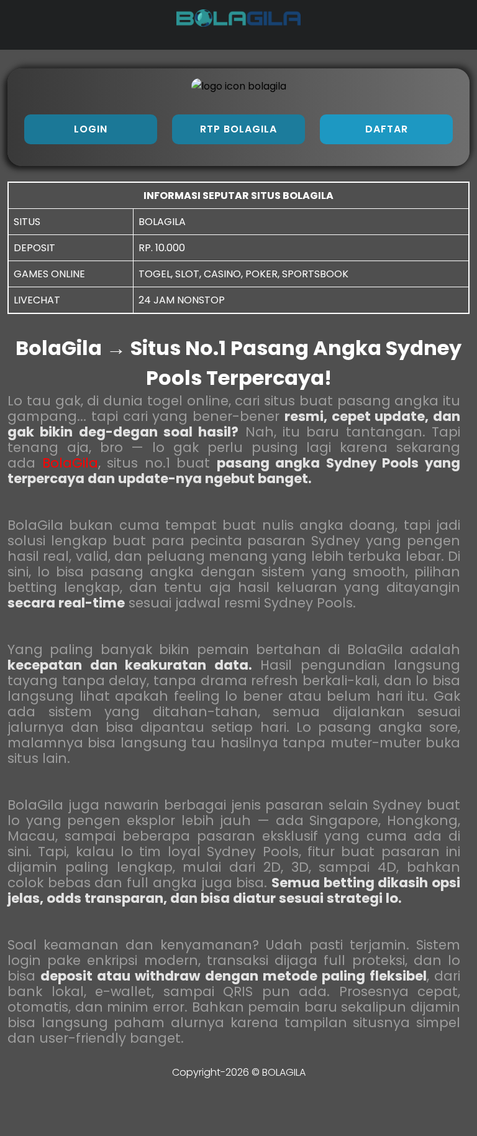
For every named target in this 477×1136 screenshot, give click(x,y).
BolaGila (70, 463)
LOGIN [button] (90, 129)
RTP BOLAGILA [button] (238, 129)
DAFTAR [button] (386, 129)
